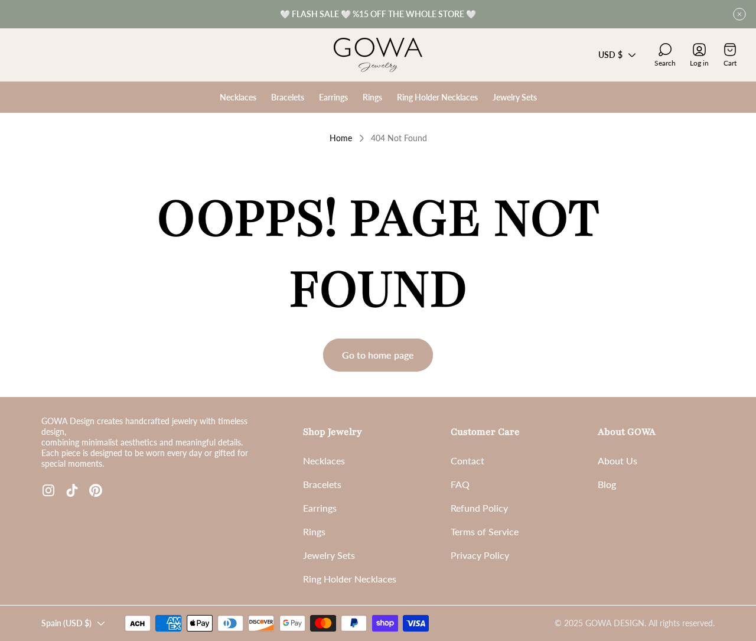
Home (341, 138)
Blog (607, 484)
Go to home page (378, 354)
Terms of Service (485, 531)
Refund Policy (479, 507)
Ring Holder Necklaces (349, 578)
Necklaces (324, 460)
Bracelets (322, 484)
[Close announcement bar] (739, 14)
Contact (467, 460)
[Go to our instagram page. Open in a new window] (48, 490)
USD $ (610, 55)
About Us (617, 460)
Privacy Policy (480, 555)
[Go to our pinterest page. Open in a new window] (96, 490)
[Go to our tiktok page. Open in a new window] (72, 490)
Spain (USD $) (66, 623)
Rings (314, 531)
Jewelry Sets (329, 555)
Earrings (320, 507)
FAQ (460, 484)
